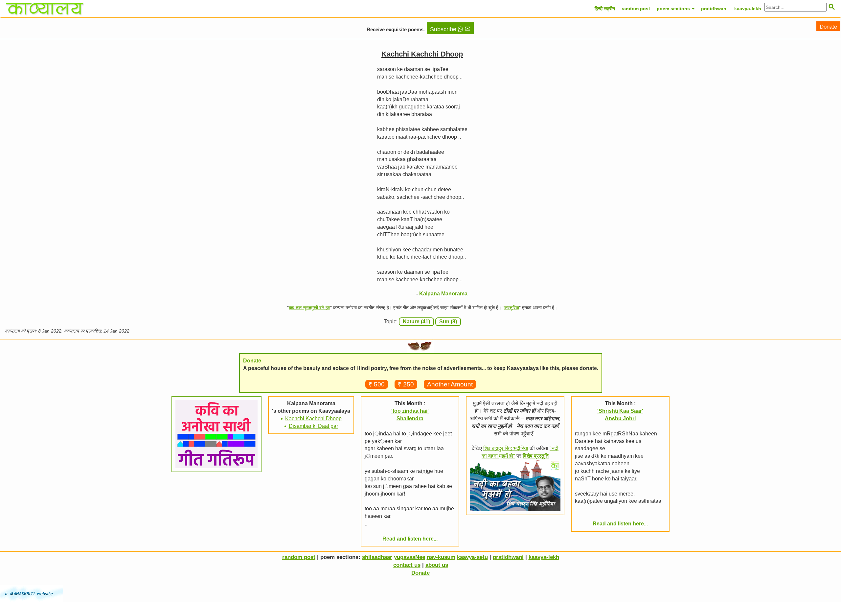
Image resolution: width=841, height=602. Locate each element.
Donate (828, 27)
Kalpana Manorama (443, 293)
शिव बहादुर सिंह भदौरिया (505, 448)
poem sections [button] (674, 8)
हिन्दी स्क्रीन (605, 8)
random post (636, 8)
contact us (406, 565)
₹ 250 (406, 384)
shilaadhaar (377, 557)
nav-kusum (441, 557)
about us (436, 565)
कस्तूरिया (511, 307)
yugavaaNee (409, 557)
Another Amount (450, 384)
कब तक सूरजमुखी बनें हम (309, 307)
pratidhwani (714, 8)
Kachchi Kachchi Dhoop (313, 418)
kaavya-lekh (747, 8)
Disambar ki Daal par (313, 426)
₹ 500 (377, 384)
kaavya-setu (472, 557)
